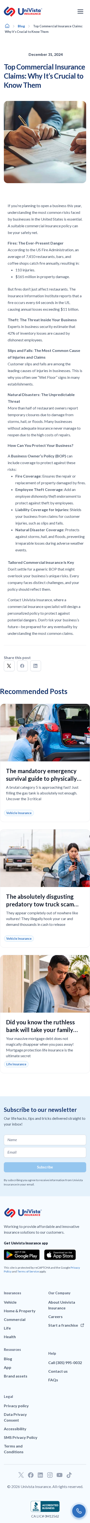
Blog (21, 26)
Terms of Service (28, 1271)
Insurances (12, 1293)
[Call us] (79, 1511)
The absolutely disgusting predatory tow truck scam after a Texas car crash (40, 904)
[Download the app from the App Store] (60, 1254)
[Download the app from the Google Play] (22, 1254)
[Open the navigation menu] (80, 11)
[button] (9, 665)
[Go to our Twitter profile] (21, 1475)
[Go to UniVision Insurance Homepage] (23, 11)
